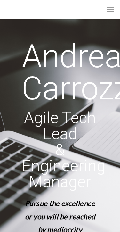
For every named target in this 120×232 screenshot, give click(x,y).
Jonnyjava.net (26, 8)
